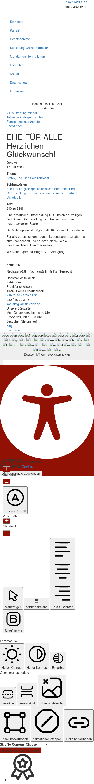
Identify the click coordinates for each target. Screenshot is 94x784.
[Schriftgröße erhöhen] (6, 469)
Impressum (18, 91)
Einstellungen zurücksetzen (21, 750)
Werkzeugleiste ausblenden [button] (21, 473)
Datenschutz (18, 82)
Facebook (13, 330)
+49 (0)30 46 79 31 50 (22, 295)
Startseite (16, 21)
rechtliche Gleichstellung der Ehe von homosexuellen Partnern (42, 190)
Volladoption (15, 197)
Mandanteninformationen (27, 56)
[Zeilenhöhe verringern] (6, 533)
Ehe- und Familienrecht (33, 178)
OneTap (27, 466)
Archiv (11, 178)
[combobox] (47, 346)
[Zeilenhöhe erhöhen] (6, 521)
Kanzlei (15, 30)
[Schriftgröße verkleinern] (6, 481)
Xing (10, 325)
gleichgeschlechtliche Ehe (42, 188)
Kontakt (15, 74)
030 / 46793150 (76, 2)
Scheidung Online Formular (29, 47)
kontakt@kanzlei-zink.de (23, 304)
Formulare (17, 65)
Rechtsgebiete (20, 39)
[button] (1, 362)
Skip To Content (12, 744)
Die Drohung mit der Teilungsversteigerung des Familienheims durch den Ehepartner (25, 119)
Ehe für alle (14, 188)
